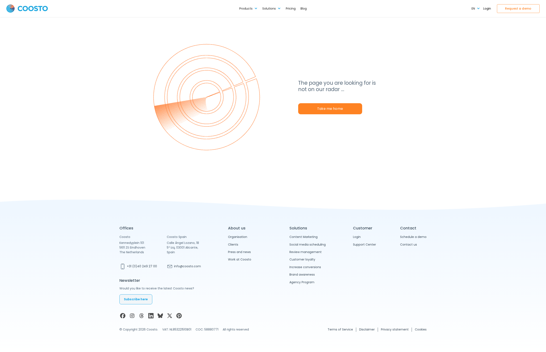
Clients (233, 244)
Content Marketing (303, 237)
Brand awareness (302, 274)
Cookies (421, 329)
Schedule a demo (413, 237)
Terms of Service (340, 329)
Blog (304, 8)
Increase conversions (305, 267)
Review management (305, 252)
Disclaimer (367, 329)
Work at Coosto (239, 259)
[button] (248, 8)
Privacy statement (395, 329)
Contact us (408, 244)
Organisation (237, 237)
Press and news (239, 252)
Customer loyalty (302, 259)
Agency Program (301, 282)
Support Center (364, 244)
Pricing (291, 8)
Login (487, 8)
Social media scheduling (307, 244)
